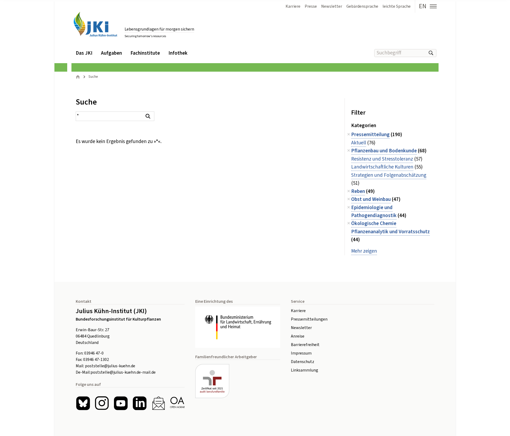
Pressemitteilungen (309, 319)
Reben (358, 191)
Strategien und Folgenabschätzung (388, 175)
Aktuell (358, 142)
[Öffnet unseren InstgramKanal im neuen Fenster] (102, 403)
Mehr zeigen (364, 251)
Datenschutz (302, 362)
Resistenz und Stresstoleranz (382, 159)
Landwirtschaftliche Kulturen (382, 167)
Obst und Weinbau (371, 199)
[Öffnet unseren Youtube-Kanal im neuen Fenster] (120, 403)
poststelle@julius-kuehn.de (110, 366)
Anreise (297, 336)
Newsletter (301, 328)
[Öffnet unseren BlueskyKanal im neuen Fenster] (83, 403)
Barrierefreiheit (305, 345)
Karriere (298, 311)
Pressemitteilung (370, 134)
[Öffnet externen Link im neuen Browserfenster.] (237, 327)
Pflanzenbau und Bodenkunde (384, 150)
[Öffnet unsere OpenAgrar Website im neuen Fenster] (177, 403)
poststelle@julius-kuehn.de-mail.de (123, 372)
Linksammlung (304, 370)
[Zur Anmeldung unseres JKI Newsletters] (158, 403)
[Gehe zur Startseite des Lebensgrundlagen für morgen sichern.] (95, 24)
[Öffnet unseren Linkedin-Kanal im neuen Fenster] (139, 403)
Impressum (301, 353)
